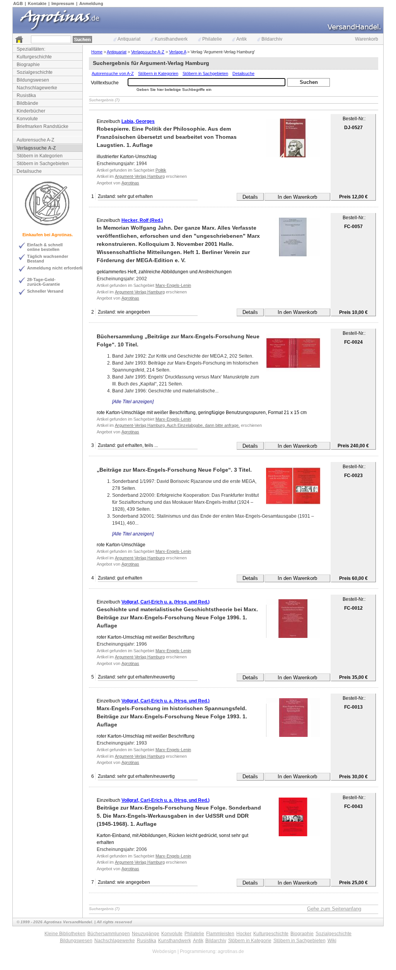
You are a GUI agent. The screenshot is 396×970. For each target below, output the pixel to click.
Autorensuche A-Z (35, 140)
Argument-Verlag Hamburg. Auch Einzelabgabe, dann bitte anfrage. (177, 425)
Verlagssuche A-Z (36, 148)
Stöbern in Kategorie (249, 940)
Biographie (28, 64)
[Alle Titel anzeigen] (133, 401)
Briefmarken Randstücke (42, 126)
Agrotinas (130, 183)
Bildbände (27, 103)
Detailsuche (29, 171)
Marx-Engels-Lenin (173, 285)
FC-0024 (353, 342)
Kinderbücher (31, 111)
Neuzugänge (145, 933)
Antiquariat (129, 39)
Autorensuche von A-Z (113, 73)
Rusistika (26, 95)
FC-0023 (353, 475)
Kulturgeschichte (34, 57)
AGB (18, 3)
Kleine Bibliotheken (64, 933)
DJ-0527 (353, 127)
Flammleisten (220, 933)
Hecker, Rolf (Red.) (142, 220)
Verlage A (177, 51)
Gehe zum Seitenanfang (334, 909)
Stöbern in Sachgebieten (43, 163)
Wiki (332, 940)
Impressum (62, 3)
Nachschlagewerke (37, 87)
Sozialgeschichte (35, 72)
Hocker (243, 933)
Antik (241, 39)
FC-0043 (353, 806)
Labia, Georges (138, 121)
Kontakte (37, 3)
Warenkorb (366, 39)
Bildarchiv (271, 39)
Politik (160, 170)
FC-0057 (353, 226)
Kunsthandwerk (171, 39)
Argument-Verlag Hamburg (140, 176)
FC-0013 (353, 707)
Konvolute (27, 118)
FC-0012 (353, 608)
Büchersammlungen (108, 933)
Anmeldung (91, 3)
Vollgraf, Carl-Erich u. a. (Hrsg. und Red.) (165, 602)
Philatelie (212, 39)
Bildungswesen (33, 80)
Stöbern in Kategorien (40, 156)
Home (96, 51)
